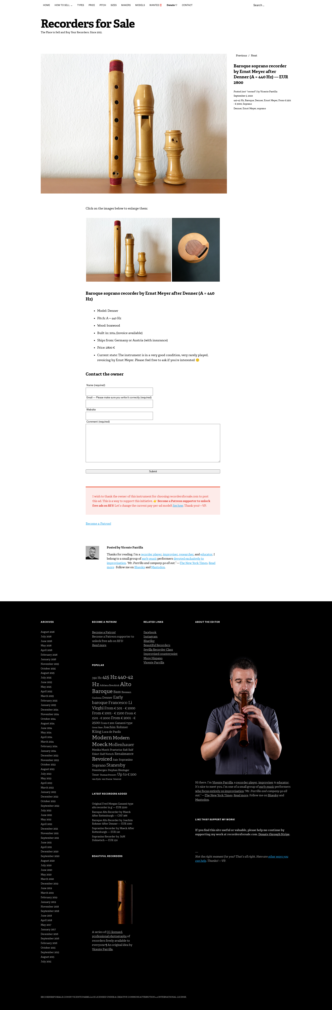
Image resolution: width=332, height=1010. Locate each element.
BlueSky (149, 641)
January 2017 (48, 929)
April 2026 (46, 650)
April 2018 (46, 920)
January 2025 (48, 705)
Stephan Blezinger (118, 770)
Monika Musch (100, 749)
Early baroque (107, 700)
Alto (125, 684)
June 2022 (46, 815)
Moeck (100, 744)
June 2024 (46, 728)
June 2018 (46, 915)
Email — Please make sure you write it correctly (119, 397)
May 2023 (46, 778)
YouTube (64, 986)
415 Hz (109, 677)
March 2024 (47, 741)
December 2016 (49, 934)
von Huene (107, 779)
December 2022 (49, 796)
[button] (129, 250)
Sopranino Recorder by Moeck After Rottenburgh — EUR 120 (113, 830)
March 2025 (47, 696)
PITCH (103, 5)
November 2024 (50, 714)
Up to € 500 (126, 774)
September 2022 (50, 805)
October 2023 (48, 764)
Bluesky (139, 567)
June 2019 (46, 888)
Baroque (249, 100)
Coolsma (96, 697)
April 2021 (46, 847)
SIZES (114, 5)
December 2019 (49, 883)
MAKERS (126, 5)
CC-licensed (114, 932)
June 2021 (46, 842)
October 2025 (48, 668)
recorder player (151, 554)
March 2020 (47, 879)
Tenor (95, 774)
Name (95, 385)
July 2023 (46, 773)
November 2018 (50, 906)
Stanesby (115, 765)
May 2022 (46, 819)
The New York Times (194, 563)
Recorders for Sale (88, 23)
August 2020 (48, 860)
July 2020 (46, 865)
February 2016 (49, 943)
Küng (96, 731)
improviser (170, 554)
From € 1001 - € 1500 (108, 713)
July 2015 (46, 961)
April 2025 (46, 691)
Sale (115, 759)
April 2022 (46, 824)
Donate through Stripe (274, 834)
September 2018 (50, 911)
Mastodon (158, 567)
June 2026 (46, 641)
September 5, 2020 (243, 95)
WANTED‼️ (155, 5)
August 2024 (48, 723)
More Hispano (153, 658)
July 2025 (46, 677)
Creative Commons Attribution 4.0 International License (151, 997)
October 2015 (48, 947)
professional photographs (109, 936)
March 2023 (47, 787)
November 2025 (50, 664)
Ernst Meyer (270, 100)
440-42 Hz (239, 100)
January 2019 (48, 902)
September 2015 (50, 952)
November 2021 (50, 833)
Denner (259, 100)
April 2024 (46, 737)
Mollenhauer (121, 744)
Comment (98, 421)
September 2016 (50, 938)
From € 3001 (107, 723)
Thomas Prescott (108, 774)
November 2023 (50, 760)
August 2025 (48, 673)
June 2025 (46, 682)
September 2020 (50, 856)
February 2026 (49, 654)
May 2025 (46, 686)
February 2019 (49, 897)
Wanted (117, 779)
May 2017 (46, 924)
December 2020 (49, 851)
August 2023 (47, 769)
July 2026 (46, 636)
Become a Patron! (98, 524)
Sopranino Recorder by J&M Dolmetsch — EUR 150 (108, 838)
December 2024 (49, 709)
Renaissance (124, 754)
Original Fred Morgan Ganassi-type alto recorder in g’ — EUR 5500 (112, 805)
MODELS (140, 5)
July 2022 (46, 810)
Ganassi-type (124, 723)
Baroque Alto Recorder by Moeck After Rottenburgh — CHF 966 (111, 813)
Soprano (247, 103)
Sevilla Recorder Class (158, 650)
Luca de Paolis (111, 732)
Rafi (125, 749)
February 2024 (49, 746)
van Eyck (96, 779)
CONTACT (187, 5)
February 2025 (49, 700)
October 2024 (48, 718)
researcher (186, 554)
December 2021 (49, 828)
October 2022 (48, 801)
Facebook (150, 632)
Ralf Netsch (107, 754)
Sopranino (126, 760)
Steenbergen (99, 770)
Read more (241, 795)
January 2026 (48, 659)
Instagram (151, 637)
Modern (102, 737)
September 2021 (50, 838)
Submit (153, 471)
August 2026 (48, 632)
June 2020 (46, 870)
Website (91, 409)
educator (206, 554)
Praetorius (116, 749)
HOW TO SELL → (64, 5)
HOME (46, 5)
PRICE (92, 5)
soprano (261, 108)
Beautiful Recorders (157, 645)
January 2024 (48, 751)
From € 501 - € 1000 (119, 708)
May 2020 (46, 874)
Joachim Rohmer (115, 727)
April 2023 (46, 783)
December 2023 (49, 755)
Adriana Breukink (109, 685)
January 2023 (48, 792)
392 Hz (97, 678)
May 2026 (46, 645)
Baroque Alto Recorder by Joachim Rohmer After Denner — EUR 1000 (112, 822)
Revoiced (102, 759)
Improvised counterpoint (161, 654)
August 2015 (47, 957)
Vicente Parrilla (268, 91)
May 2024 (46, 732)
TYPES (80, 5)
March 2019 (47, 892)
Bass (117, 692)
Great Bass (97, 727)
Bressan (126, 692)
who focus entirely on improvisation (219, 791)
